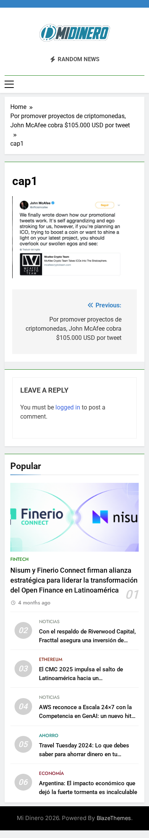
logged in (67, 407)
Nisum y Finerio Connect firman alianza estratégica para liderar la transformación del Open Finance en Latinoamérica (74, 580)
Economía (51, 773)
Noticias (49, 621)
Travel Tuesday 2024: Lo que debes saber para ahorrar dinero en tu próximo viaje (84, 754)
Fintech (19, 559)
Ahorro (48, 735)
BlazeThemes (114, 818)
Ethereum (50, 659)
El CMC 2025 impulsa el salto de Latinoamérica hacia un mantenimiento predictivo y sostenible (88, 678)
